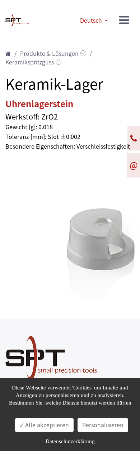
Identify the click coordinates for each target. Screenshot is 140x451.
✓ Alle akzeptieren (44, 425)
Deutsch (91, 20)
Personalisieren (102, 425)
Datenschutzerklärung (70, 441)
